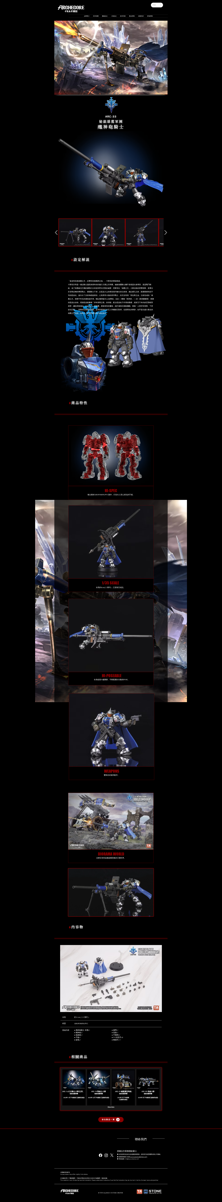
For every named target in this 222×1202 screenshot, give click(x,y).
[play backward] (56, 232)
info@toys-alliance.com (132, 1159)
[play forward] (165, 232)
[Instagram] (106, 1155)
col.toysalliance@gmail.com (138, 1157)
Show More (111, 1107)
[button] (75, 232)
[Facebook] (100, 1155)
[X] (112, 1155)
